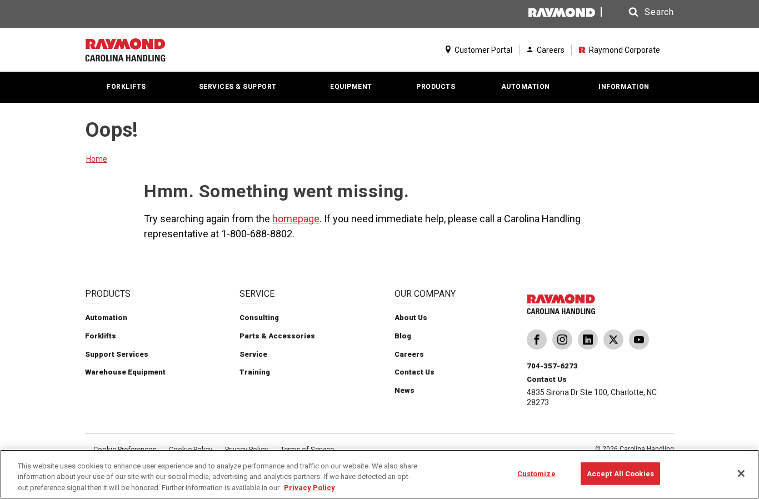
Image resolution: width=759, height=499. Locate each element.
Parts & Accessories (277, 336)
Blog (403, 336)
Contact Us (415, 372)
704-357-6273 (552, 366)
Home (96, 158)
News (405, 390)
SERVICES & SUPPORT (238, 87)
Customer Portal (483, 50)
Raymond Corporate (624, 50)
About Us (411, 317)
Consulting (259, 317)
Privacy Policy (309, 487)
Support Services (116, 354)
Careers (551, 50)
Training (254, 372)
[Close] (741, 473)
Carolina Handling (537, 344)
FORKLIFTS (126, 87)
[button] (640, 12)
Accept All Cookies (620, 473)
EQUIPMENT (351, 87)
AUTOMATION (525, 87)
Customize (536, 473)
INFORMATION (624, 87)
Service (253, 354)
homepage (295, 218)
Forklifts (100, 336)
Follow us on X (613, 344)
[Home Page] (150, 50)
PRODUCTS (435, 87)
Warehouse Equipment (125, 372)
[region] (379, 474)
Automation (106, 317)
